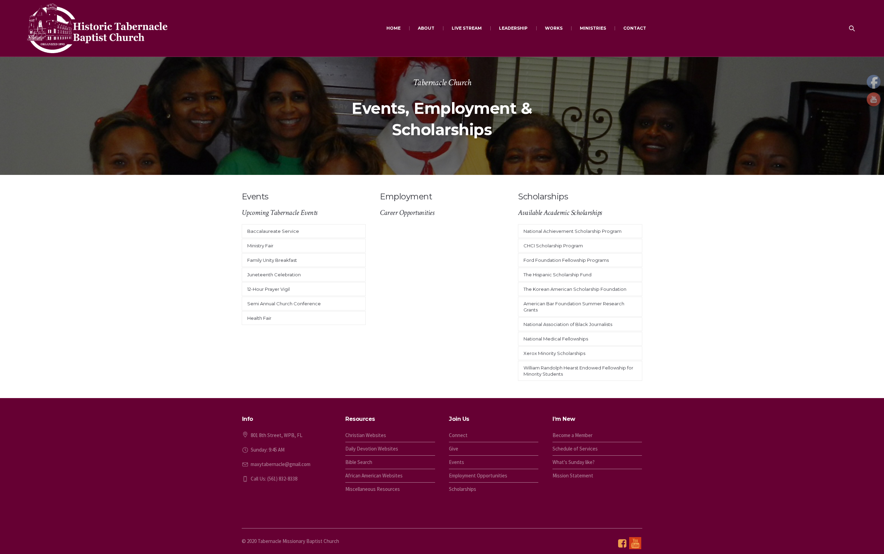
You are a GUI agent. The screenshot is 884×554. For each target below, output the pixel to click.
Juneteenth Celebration (274, 274)
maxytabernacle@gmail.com (280, 464)
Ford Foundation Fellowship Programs (566, 260)
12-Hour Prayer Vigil (268, 289)
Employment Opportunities (478, 475)
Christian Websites (365, 435)
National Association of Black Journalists (567, 324)
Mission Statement (572, 475)
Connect (458, 435)
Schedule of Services (575, 448)
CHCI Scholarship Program (553, 245)
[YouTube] (635, 543)
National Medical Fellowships (555, 339)
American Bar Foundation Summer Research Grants (573, 307)
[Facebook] (622, 543)
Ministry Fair (260, 245)
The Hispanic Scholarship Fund (557, 274)
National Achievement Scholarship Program (572, 231)
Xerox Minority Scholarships (554, 353)
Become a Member (572, 435)
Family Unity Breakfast (272, 260)
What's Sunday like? (573, 462)
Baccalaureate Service (273, 231)
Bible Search (358, 462)
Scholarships (462, 489)
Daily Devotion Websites (371, 448)
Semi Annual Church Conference (284, 303)
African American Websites (374, 475)
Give (453, 448)
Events (456, 462)
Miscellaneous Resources (372, 489)
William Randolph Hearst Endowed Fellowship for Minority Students (578, 371)
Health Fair (259, 318)
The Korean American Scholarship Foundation (574, 289)
